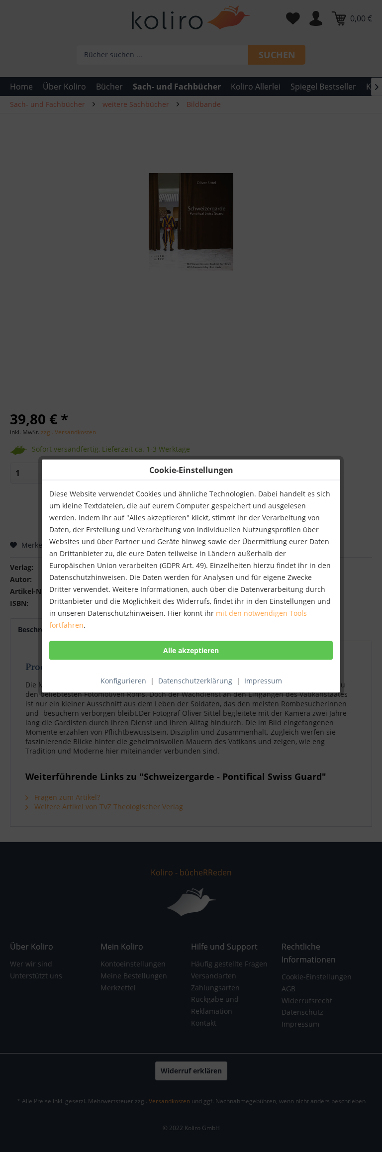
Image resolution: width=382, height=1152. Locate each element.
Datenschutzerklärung (195, 680)
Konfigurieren (123, 680)
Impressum (263, 680)
